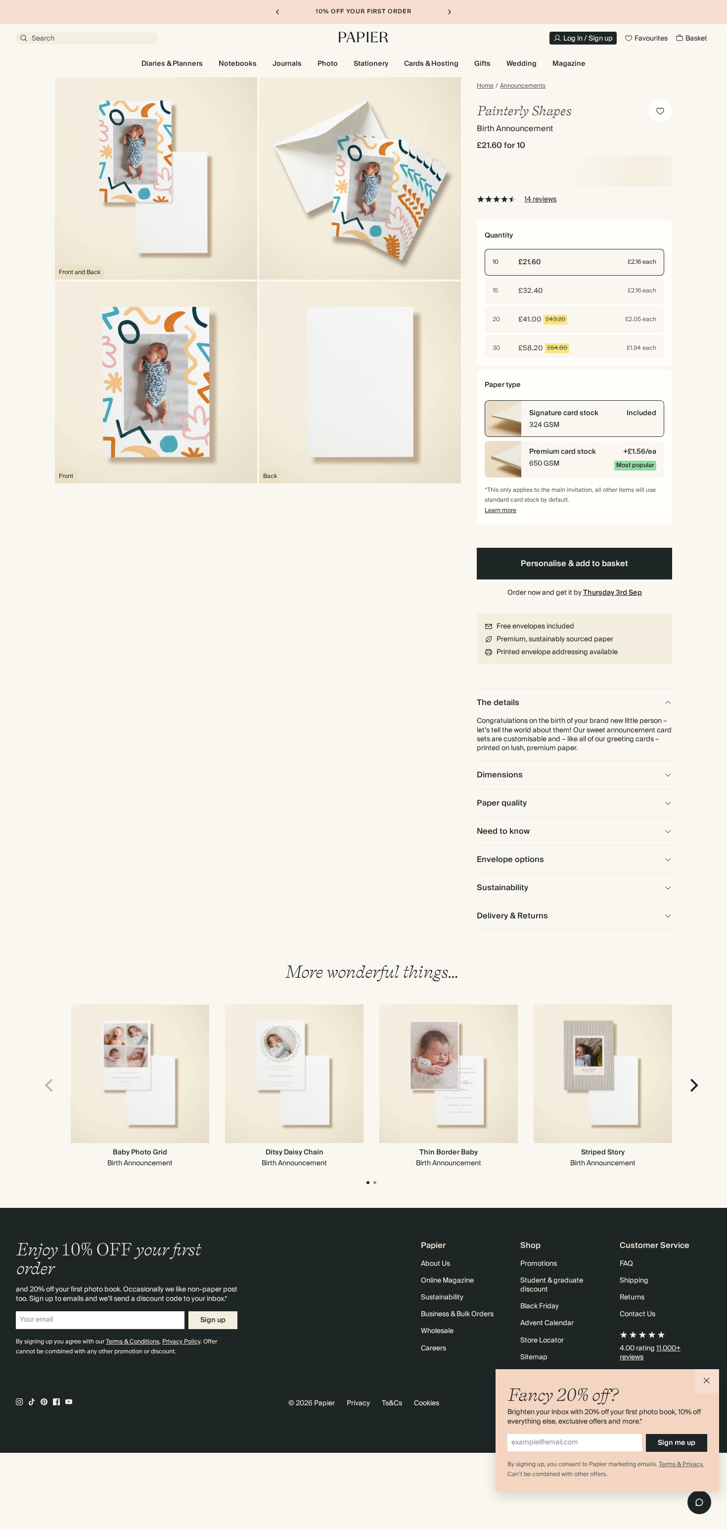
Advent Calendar (547, 1323)
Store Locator (542, 1340)
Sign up (213, 1320)
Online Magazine (447, 1280)
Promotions (538, 1263)
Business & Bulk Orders (457, 1314)
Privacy (358, 1403)
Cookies (426, 1403)
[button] (707, 1381)
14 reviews (540, 199)
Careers (433, 1348)
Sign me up (676, 1443)
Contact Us (637, 1314)
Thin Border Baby (448, 1152)
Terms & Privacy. (681, 1464)
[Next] (693, 1085)
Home (485, 86)
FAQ (626, 1263)
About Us (435, 1263)
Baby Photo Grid (140, 1152)
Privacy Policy (181, 1342)
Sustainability (442, 1297)
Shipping (634, 1280)
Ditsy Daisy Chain (294, 1152)
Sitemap (533, 1357)
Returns (632, 1297)
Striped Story (603, 1152)
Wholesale (437, 1331)
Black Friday (539, 1306)
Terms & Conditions (132, 1342)
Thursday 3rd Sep (612, 592)
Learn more (500, 510)
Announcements (522, 86)
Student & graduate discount (551, 1285)
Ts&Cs (392, 1403)
